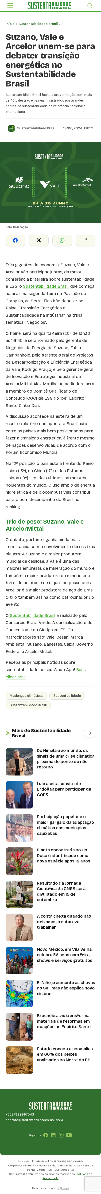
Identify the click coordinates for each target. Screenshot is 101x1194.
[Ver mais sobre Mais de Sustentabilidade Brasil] (89, 733)
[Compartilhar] (86, 240)
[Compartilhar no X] (39, 240)
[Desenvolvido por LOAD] (63, 1188)
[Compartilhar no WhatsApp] (62, 240)
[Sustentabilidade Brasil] (49, 5)
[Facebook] (46, 1135)
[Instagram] (61, 1135)
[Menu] (10, 5)
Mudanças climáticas (26, 696)
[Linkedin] (53, 1135)
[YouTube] (69, 1135)
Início (10, 24)
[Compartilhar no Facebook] (15, 240)
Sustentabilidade (67, 696)
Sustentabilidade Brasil (38, 24)
